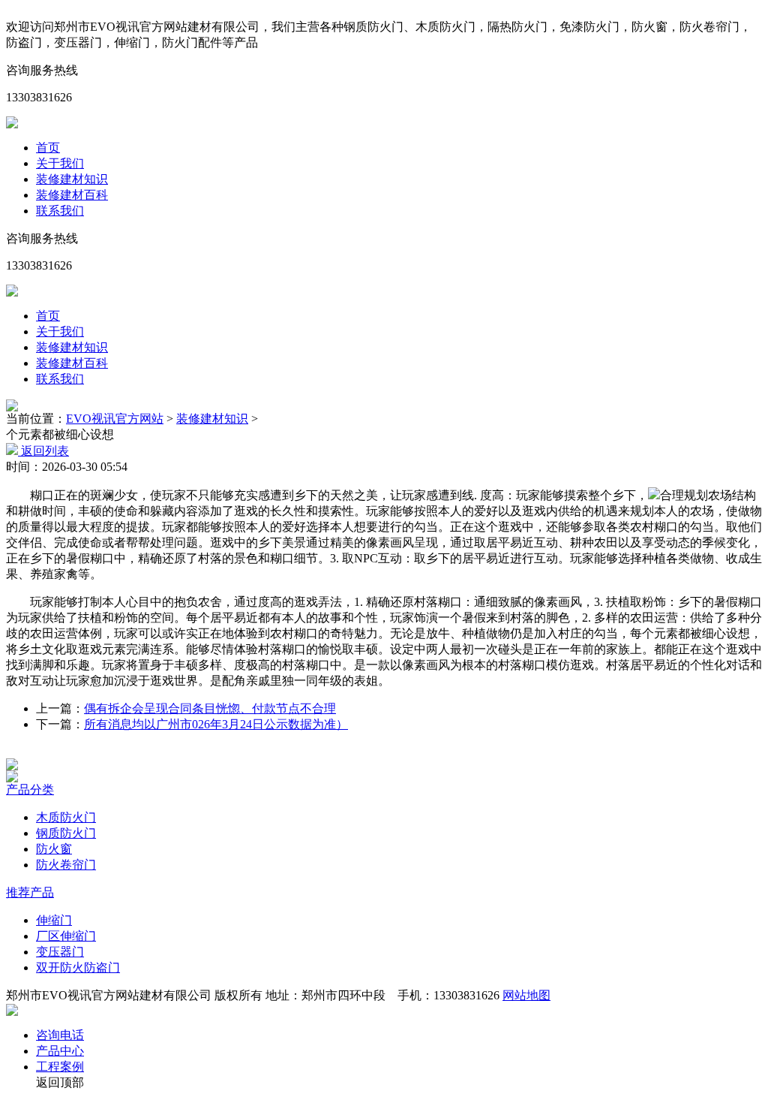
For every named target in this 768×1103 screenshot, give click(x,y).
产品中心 (60, 1050)
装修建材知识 (72, 179)
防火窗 (54, 848)
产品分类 (30, 789)
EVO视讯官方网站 (115, 418)
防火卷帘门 (66, 864)
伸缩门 (54, 920)
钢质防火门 (66, 833)
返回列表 (43, 451)
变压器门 (60, 951)
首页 (48, 147)
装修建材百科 (72, 194)
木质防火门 (66, 817)
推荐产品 (30, 892)
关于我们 (60, 163)
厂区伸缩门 (66, 936)
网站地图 (526, 995)
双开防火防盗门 (78, 967)
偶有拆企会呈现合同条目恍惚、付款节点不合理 (210, 708)
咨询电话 (60, 1035)
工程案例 (60, 1066)
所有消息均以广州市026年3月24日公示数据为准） (216, 724)
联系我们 (60, 210)
